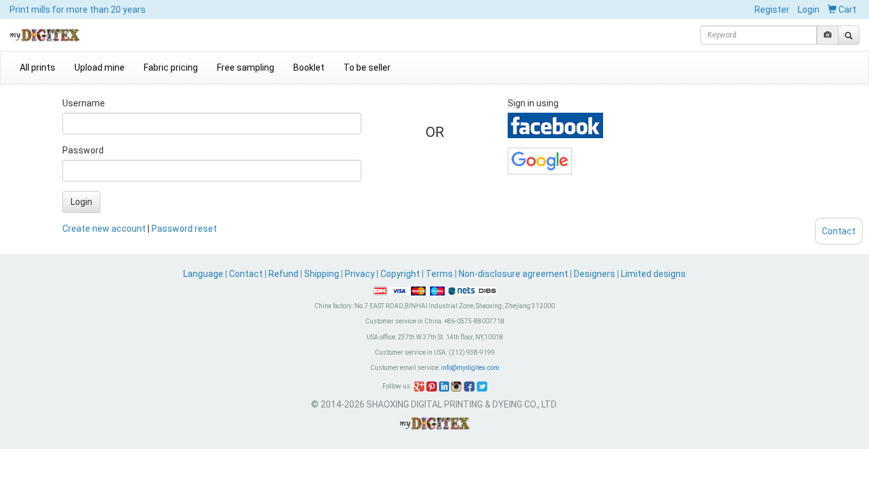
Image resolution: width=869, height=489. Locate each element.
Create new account (104, 228)
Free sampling (245, 67)
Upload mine (99, 67)
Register (771, 9)
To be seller (367, 67)
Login (808, 9)
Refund (283, 274)
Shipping (321, 274)
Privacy (360, 274)
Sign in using (533, 103)
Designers (594, 274)
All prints (37, 67)
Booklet (308, 67)
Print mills (78, 9)
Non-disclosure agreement (513, 274)
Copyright (400, 274)
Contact (246, 274)
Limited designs (653, 274)
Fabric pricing (171, 67)
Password (83, 150)
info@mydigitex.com (470, 367)
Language (204, 274)
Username (83, 103)
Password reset (184, 228)
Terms (439, 274)
